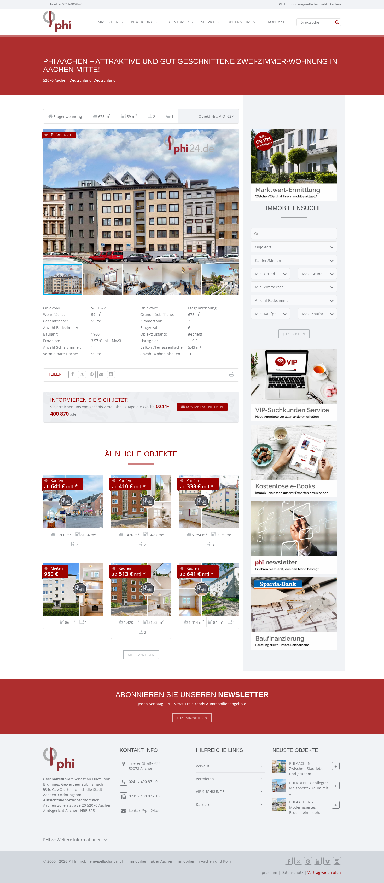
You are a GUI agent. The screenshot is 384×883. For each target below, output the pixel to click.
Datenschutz (292, 872)
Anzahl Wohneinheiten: (160, 353)
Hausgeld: (149, 340)
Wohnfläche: (54, 314)
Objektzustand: (153, 334)
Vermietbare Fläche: (60, 353)
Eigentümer (177, 21)
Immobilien (108, 21)
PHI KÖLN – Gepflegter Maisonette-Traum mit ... (308, 788)
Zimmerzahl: (151, 321)
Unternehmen (241, 21)
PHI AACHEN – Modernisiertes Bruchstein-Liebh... (305, 807)
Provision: (51, 340)
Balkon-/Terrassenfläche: (162, 347)
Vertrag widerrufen (324, 872)
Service (208, 21)
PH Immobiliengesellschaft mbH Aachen (310, 4)
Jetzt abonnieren (192, 717)
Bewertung (142, 21)
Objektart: (149, 307)
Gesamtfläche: (55, 321)
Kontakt (276, 21)
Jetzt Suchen (294, 334)
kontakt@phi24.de (144, 810)
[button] (234, 133)
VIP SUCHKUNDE (210, 791)
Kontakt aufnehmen (204, 406)
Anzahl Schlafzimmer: (62, 347)
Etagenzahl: (150, 327)
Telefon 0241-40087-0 (66, 4)
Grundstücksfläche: (157, 314)
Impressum (267, 872)
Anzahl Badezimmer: (61, 327)
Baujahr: (50, 334)
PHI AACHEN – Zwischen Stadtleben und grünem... (307, 769)
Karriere (203, 804)
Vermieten (205, 778)
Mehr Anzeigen (141, 655)
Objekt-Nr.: (52, 307)
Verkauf (202, 765)
